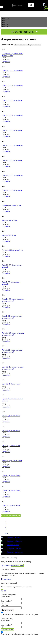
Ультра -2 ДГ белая (9, 235)
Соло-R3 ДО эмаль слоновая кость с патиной (13, 300)
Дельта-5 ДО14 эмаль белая (12, 115)
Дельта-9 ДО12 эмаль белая (12, 71)
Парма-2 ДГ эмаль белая (11, 476)
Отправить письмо (14, 548)
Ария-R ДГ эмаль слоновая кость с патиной (12, 351)
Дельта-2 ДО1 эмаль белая (12, 160)
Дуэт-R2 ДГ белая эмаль (11, 384)
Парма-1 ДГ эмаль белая (11, 491)
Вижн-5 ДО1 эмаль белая (11, 205)
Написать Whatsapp (14, 541)
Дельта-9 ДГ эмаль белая (11, 506)
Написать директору (15, 552)
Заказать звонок (13, 545)
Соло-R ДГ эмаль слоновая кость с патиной (12, 317)
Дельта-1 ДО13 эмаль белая (12, 175)
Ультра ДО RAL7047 (10, 220)
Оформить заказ (17, 565)
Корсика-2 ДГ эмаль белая (12, 461)
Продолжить (5, 565)
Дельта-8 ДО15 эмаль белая (12, 86)
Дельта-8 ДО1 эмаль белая (12, 100)
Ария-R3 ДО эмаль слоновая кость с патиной (13, 334)
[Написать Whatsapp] (45, 3)
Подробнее (6, 62)
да (2, 591)
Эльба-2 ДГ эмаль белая (11, 446)
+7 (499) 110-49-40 (14, 537)
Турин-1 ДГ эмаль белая (11, 431)
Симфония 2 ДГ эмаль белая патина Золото (12, 55)
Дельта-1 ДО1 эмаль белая (12, 190)
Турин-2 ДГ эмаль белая (11, 416)
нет (5, 591)
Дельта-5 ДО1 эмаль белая (12, 130)
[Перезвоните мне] (45, 5)
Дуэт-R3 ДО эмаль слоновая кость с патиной (12, 368)
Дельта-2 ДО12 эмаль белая (12, 145)
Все (6, 533)
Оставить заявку (7, 610)
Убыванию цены (20, 45)
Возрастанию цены (34, 45)
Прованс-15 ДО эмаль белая (12, 250)
